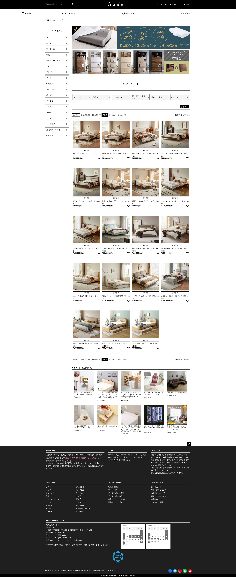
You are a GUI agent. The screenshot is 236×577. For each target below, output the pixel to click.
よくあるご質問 (157, 502)
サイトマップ (113, 570)
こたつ (49, 66)
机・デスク (50, 95)
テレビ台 (49, 72)
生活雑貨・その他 (53, 130)
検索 (73, 4)
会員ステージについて (116, 499)
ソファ (49, 37)
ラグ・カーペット (53, 61)
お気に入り (176, 4)
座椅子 (49, 112)
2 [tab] (130, 76)
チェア (49, 107)
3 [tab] (131, 76)
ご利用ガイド (94, 466)
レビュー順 (122, 115)
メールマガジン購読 (116, 493)
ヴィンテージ (68, 13)
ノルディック (186, 13)
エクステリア (51, 118)
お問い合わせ (61, 570)
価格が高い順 (96, 115)
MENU (27, 13)
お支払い (112, 451)
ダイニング (50, 89)
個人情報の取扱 (99, 570)
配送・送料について (159, 490)
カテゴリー (50, 482)
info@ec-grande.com (63, 538)
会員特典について (158, 499)
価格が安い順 (85, 115)
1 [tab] (128, 76)
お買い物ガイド (158, 482)
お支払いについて (158, 493)
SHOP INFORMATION (55, 521)
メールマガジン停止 (116, 496)
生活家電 (49, 136)
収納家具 (49, 84)
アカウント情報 (115, 482)
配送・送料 (50, 451)
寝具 (48, 55)
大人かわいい (127, 13)
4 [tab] (133, 76)
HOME (48, 20)
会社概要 (49, 570)
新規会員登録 (113, 487)
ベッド (54, 20)
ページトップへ (189, 444)
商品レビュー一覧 (115, 502)
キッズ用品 (50, 124)
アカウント (163, 4)
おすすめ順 (112, 115)
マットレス (50, 49)
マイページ (112, 490)
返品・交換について (159, 496)
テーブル (49, 101)
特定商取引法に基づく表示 (79, 570)
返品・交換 (156, 451)
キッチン (49, 78)
